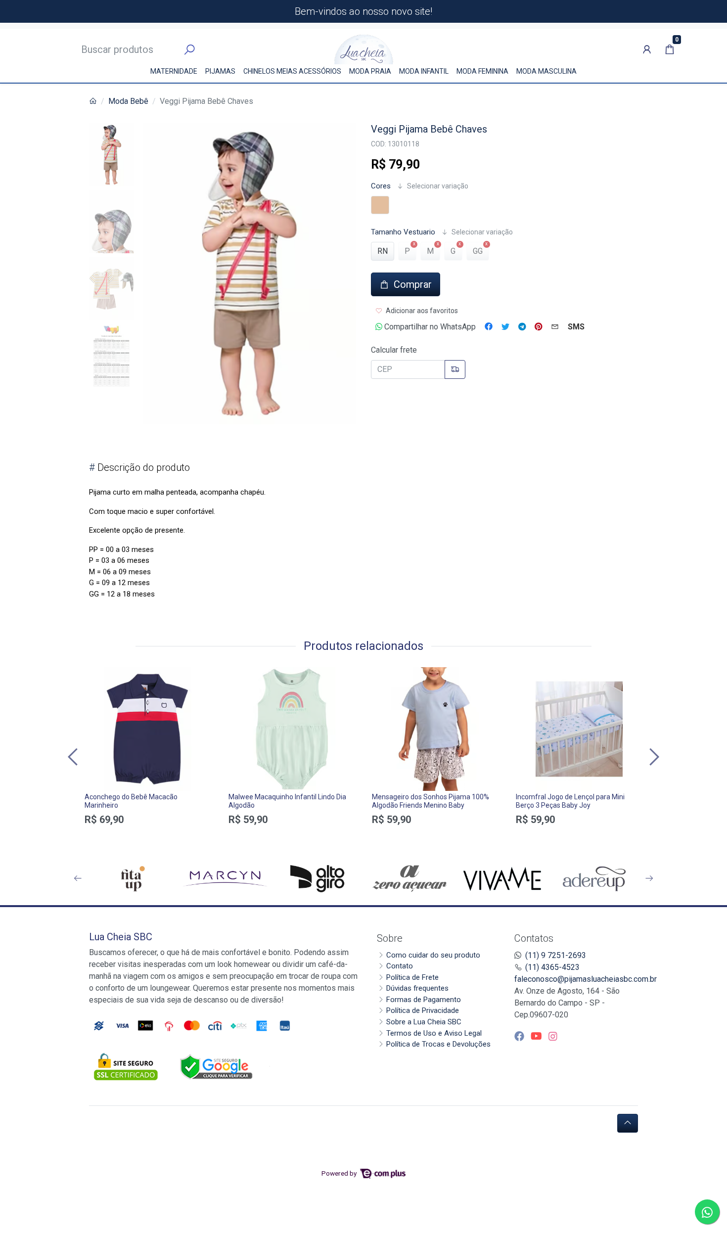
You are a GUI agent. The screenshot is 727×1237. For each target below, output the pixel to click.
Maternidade (173, 71)
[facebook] (520, 1036)
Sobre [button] (390, 938)
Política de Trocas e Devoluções (438, 1044)
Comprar (148, 836)
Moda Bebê (128, 101)
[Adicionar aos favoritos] (97, 676)
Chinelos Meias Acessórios (292, 71)
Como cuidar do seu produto (433, 955)
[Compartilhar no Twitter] (505, 327)
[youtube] (538, 1036)
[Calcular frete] (455, 369)
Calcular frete (394, 350)
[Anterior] (74, 756)
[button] (646, 49)
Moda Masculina (546, 71)
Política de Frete (412, 977)
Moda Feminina (482, 71)
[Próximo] (653, 756)
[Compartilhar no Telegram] (522, 327)
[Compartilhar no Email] (554, 327)
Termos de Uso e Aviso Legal (434, 1033)
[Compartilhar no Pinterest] (538, 327)
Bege (380, 205)
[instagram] (552, 1036)
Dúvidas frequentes (417, 988)
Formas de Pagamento (423, 999)
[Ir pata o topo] (627, 1123)
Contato (399, 966)
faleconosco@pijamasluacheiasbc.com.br (585, 979)
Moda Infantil (424, 71)
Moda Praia (370, 71)
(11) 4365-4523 (552, 967)
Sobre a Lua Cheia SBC (423, 1021)
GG (478, 251)
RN (382, 251)
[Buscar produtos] (189, 50)
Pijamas (220, 71)
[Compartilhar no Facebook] (488, 327)
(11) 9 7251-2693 (555, 955)
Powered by (339, 1173)
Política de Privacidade (422, 1010)
